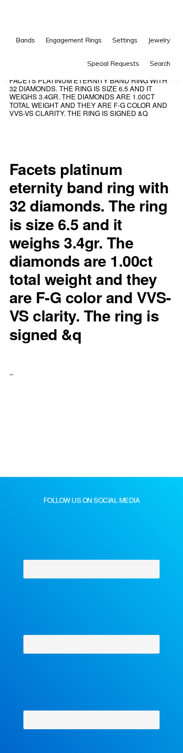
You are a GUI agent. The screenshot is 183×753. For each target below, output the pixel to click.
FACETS (37, 17)
